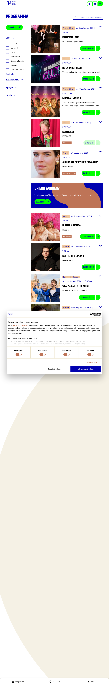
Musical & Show (17, 69)
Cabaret (14, 43)
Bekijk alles (10, 74)
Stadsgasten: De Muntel (77, 286)
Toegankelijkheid (12, 80)
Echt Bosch (15, 56)
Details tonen (92, 362)
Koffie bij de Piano (73, 256)
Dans (13, 52)
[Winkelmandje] (95, 3)
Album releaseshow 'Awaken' (80, 162)
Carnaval (14, 48)
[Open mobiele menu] (100, 3)
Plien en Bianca (71, 225)
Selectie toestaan (54, 369)
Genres (8, 38)
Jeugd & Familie (17, 61)
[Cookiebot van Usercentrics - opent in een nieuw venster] (91, 314)
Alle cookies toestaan (85, 369)
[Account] (89, 3)
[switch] (42, 354)
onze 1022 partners (20, 325)
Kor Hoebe (68, 132)
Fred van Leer (70, 37)
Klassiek (14, 65)
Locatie (9, 95)
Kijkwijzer (9, 87)
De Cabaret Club (72, 68)
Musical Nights (71, 98)
